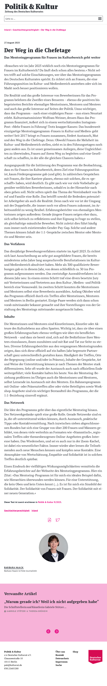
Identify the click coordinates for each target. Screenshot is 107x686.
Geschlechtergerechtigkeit (17, 510)
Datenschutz (62, 658)
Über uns (60, 651)
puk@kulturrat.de (13, 665)
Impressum (62, 661)
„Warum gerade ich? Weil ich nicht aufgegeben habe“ (51, 604)
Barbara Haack (14, 567)
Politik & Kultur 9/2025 (49, 502)
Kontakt (60, 655)
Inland (35, 510)
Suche (59, 665)
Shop (75, 651)
